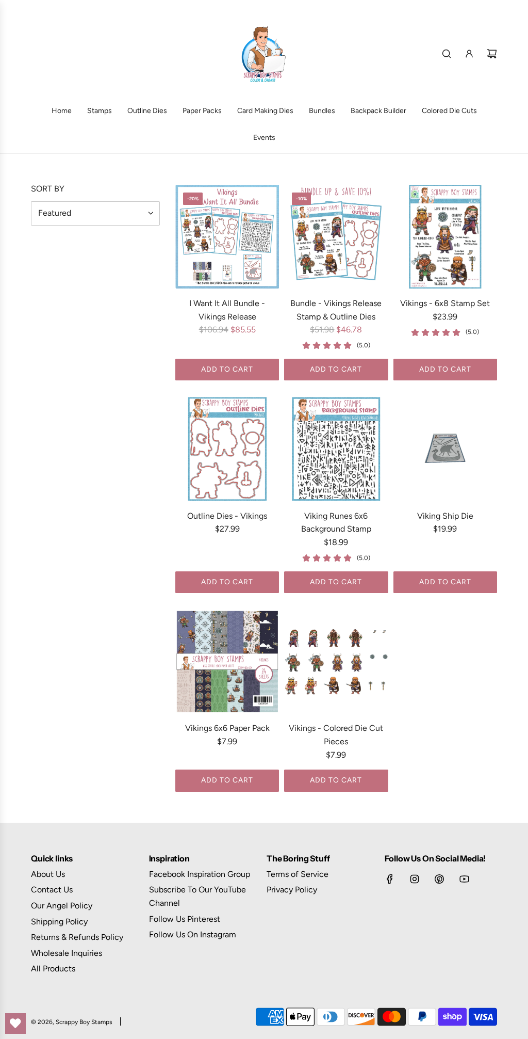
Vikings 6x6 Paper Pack (227, 728)
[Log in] (469, 53)
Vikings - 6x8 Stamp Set (445, 303)
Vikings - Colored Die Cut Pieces (336, 734)
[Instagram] (414, 879)
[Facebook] (389, 879)
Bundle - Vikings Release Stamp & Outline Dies (336, 310)
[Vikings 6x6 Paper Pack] (227, 661)
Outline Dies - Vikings (227, 516)
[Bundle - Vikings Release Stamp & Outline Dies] (336, 237)
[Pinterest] (439, 879)
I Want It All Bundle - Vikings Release (227, 310)
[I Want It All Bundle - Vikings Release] (227, 237)
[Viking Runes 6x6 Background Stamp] (336, 449)
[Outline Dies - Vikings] (227, 449)
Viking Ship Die (445, 516)
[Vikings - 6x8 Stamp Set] (445, 237)
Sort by (47, 189)
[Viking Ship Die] (445, 449)
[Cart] (492, 53)
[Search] (446, 53)
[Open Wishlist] (15, 1023)
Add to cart (227, 369)
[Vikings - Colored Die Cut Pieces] (336, 661)
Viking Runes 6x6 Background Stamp (336, 522)
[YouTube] (464, 879)
